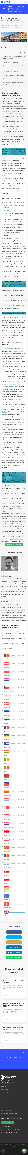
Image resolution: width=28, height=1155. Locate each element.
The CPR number (9, 211)
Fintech (19, 10)
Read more (5, 991)
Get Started (14, 1057)
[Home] (5, 2)
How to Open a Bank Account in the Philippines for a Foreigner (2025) (13, 1005)
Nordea (4, 371)
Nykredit (4, 389)
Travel (20, 11)
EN (1, 1132)
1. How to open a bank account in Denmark (13, 53)
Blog (7, 25)
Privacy (4, 1099)
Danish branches (13, 386)
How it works (6, 1107)
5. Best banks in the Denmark (10, 71)
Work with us (6, 1093)
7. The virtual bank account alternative (12, 79)
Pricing (4, 1104)
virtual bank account (9, 513)
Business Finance (12, 8)
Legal (3, 1096)
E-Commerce (11, 10)
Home (2, 25)
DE (4, 1132)
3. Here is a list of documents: (10, 62)
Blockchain (21, 6)
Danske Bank (6, 348)
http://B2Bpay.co (6, 589)
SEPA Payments (6, 1110)
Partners (4, 1090)
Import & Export (12, 11)
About (3, 1086)
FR (9, 1132)
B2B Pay (4, 541)
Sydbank (4, 412)
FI (16, 1132)
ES (7, 1132)
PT (14, 1132)
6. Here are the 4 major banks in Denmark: (13, 75)
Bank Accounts (12, 6)
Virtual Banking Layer (9, 1113)
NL (12, 1132)
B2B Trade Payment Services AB (12, 1144)
